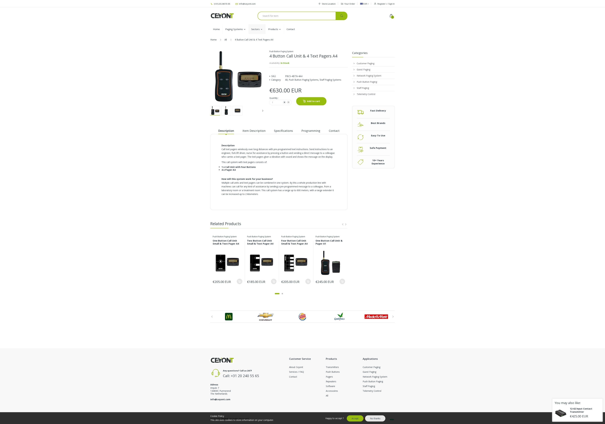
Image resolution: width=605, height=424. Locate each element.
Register (381, 3)
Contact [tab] (334, 131)
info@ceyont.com (220, 399)
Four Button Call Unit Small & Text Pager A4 (294, 242)
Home (213, 39)
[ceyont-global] (222, 16)
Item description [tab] (253, 131)
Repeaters (331, 381)
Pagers (329, 376)
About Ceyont (296, 367)
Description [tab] (226, 131)
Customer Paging (371, 367)
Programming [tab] (310, 131)
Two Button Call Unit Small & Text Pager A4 (260, 242)
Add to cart (313, 101)
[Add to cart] (239, 281)
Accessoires (332, 390)
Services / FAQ (296, 371)
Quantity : (274, 98)
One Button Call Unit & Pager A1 (329, 242)
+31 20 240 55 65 (245, 375)
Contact (293, 376)
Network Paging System (375, 376)
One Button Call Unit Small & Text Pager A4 (226, 242)
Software (330, 386)
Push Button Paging (373, 381)
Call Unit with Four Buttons (240, 166)
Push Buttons (333, 371)
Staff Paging (369, 386)
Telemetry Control (372, 390)
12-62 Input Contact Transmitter (581, 410)
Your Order (349, 3)
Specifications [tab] (283, 131)
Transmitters (332, 367)
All (226, 39)
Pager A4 (230, 169)
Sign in (391, 3)
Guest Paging (369, 371)
